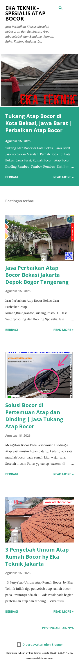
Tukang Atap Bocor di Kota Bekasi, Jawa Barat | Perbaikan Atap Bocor (38, 123)
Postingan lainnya (58, 628)
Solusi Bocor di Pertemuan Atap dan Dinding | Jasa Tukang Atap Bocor (34, 415)
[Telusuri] (60, 8)
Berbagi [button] (11, 177)
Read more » (63, 177)
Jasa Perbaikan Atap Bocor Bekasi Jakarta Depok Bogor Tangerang (37, 274)
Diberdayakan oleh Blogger (42, 644)
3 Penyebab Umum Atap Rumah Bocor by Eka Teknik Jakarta (37, 556)
